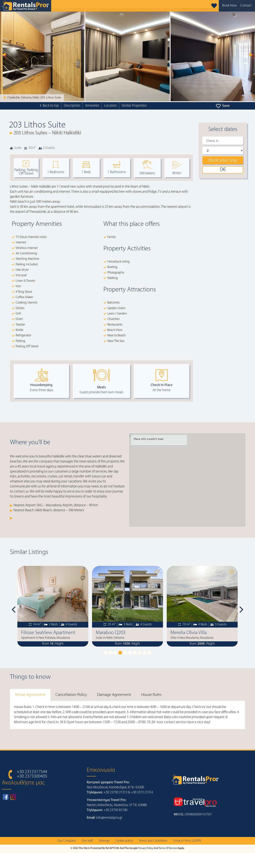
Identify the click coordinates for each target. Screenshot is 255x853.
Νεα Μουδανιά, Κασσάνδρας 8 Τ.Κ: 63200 (115, 787)
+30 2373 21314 (142, 792)
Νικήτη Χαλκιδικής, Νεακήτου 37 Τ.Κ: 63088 (117, 805)
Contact (245, 5)
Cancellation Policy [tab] (71, 695)
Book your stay (223, 160)
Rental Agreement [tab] (30, 695)
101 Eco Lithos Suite (190, 632)
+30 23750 (111, 810)
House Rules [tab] (151, 695)
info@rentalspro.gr (109, 818)
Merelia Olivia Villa (114, 632)
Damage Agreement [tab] (114, 695)
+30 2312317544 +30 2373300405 (32, 774)
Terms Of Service (168, 848)
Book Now (229, 5)
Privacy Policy (145, 848)
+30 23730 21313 (115, 792)
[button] (4, 54)
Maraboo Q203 (36, 632)
